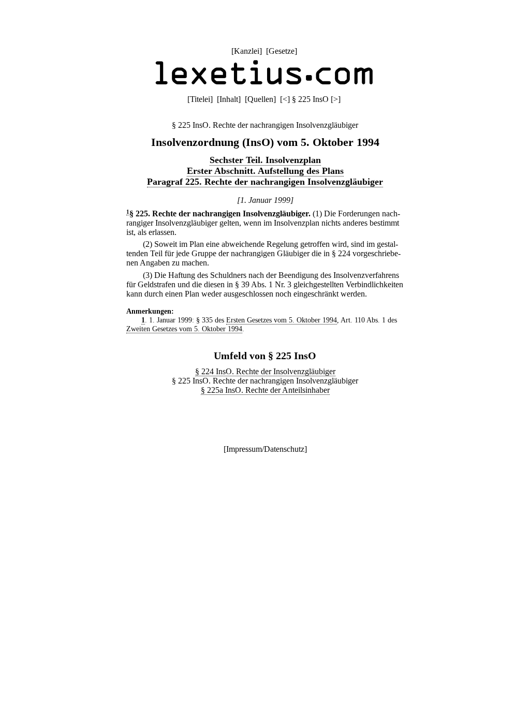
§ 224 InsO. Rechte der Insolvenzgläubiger (265, 371)
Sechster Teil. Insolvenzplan (265, 160)
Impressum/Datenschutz (265, 449)
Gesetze (282, 51)
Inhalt (228, 99)
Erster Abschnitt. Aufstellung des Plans (265, 171)
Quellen (260, 99)
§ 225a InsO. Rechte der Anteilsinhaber (265, 390)
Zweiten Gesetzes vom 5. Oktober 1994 (184, 329)
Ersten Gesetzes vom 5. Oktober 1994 (281, 320)
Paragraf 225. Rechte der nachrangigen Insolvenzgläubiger (265, 181)
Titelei (200, 99)
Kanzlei (246, 51)
